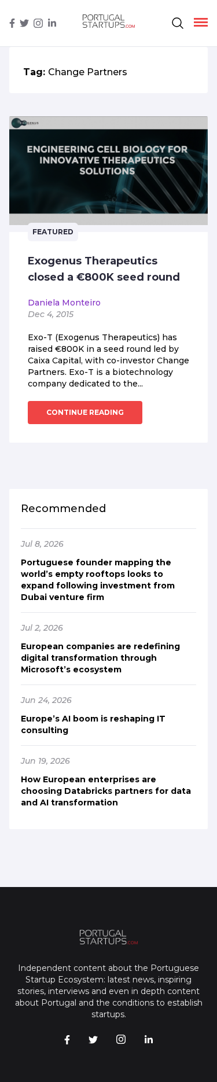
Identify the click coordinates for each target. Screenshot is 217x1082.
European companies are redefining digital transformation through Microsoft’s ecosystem (100, 658)
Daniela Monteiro (64, 302)
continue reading (85, 412)
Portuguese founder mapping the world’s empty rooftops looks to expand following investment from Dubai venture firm (98, 579)
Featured (52, 231)
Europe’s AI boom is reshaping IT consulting (93, 724)
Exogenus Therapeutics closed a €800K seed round (104, 269)
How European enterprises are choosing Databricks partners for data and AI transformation (106, 791)
